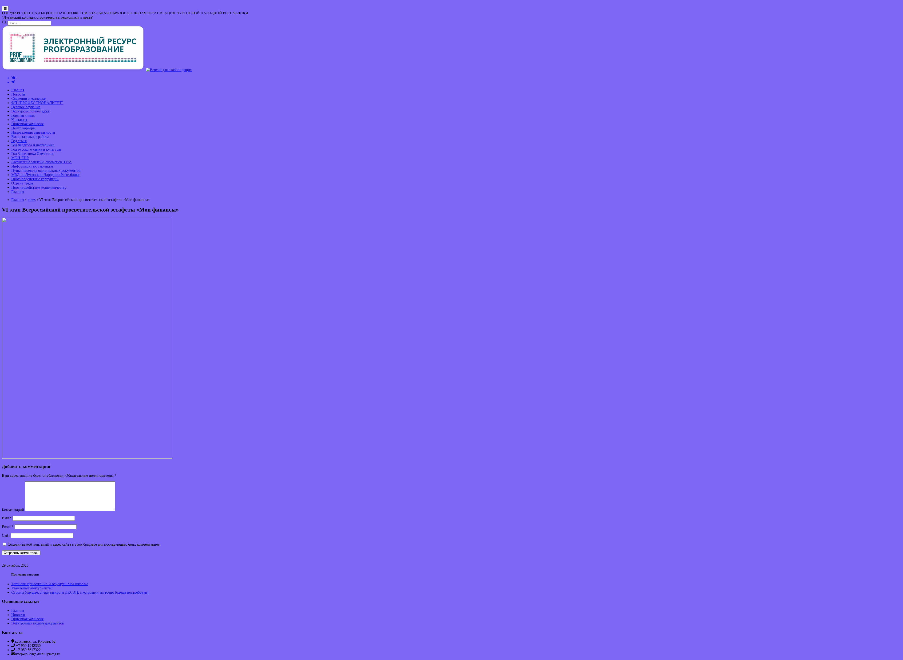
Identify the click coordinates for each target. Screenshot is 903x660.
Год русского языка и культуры (36, 149)
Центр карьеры (23, 128)
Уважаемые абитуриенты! (32, 588)
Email (7, 527)
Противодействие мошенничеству (38, 187)
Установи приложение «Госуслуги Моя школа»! (49, 584)
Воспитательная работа (30, 137)
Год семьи (19, 141)
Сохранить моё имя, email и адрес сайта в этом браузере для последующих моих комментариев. (84, 544)
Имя (7, 518)
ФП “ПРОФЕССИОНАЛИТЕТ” (37, 103)
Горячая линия (23, 115)
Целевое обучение (25, 107)
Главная (17, 90)
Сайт (6, 535)
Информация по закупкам (32, 166)
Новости (18, 94)
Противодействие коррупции (35, 179)
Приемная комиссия (27, 124)
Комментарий (13, 510)
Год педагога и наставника (32, 145)
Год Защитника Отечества (32, 154)
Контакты (19, 120)
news (32, 200)
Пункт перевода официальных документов (45, 170)
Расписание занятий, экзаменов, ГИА (41, 162)
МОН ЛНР (20, 158)
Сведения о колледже (28, 98)
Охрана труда (22, 183)
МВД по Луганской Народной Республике (45, 175)
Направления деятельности (33, 132)
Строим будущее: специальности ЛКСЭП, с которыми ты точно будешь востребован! (79, 592)
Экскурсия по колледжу (30, 111)
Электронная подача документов (37, 623)
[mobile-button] (5, 8)
